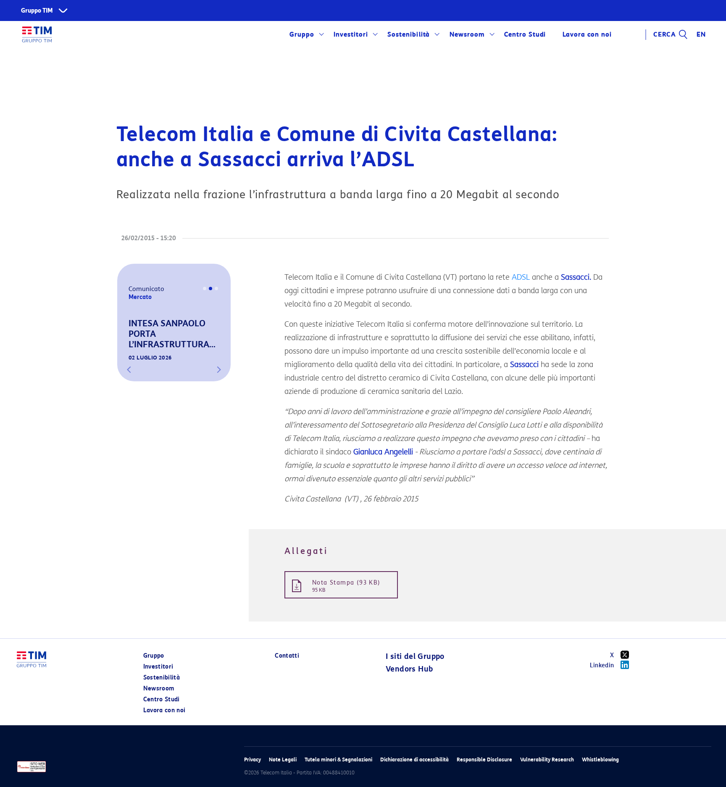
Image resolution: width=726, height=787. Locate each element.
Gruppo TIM (37, 10)
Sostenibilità (408, 34)
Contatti (287, 655)
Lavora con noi (164, 710)
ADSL (521, 277)
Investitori (351, 34)
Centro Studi (161, 699)
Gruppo (301, 34)
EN (701, 34)
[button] (129, 369)
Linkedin (602, 665)
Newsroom (467, 34)
